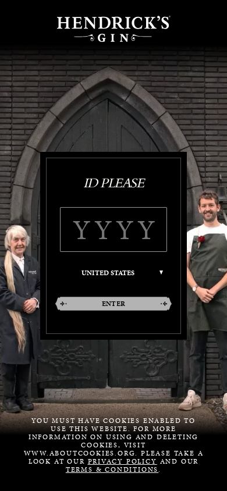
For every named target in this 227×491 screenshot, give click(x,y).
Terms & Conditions (112, 469)
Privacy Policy (122, 461)
